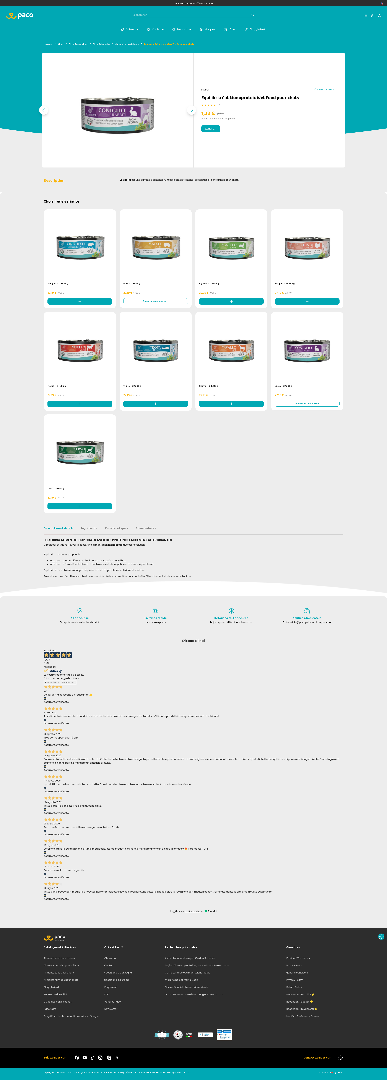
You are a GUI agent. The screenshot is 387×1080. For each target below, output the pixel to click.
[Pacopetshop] (77, 1057)
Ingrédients (89, 528)
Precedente (52, 682)
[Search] (252, 15)
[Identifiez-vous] (366, 16)
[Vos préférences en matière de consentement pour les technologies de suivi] (382, 1075)
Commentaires (146, 528)
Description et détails (58, 528)
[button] (43, 110)
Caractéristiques (116, 528)
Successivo (68, 682)
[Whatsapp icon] (381, 937)
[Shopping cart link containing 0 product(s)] (373, 16)
